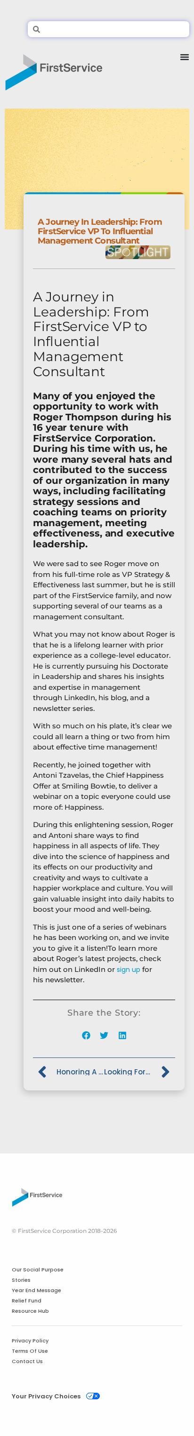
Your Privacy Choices (46, 1396)
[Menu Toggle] (184, 68)
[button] (86, 1035)
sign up (128, 969)
